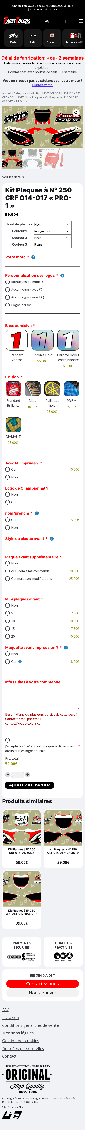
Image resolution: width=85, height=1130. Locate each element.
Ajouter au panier (29, 785)
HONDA (68, 93)
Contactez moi (42, 85)
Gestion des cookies (20, 1040)
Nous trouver (42, 993)
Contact (9, 1056)
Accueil (6, 93)
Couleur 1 (19, 231)
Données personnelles (23, 1048)
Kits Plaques (34, 97)
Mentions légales (18, 1033)
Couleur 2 (19, 238)
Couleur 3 (19, 244)
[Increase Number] (27, 774)
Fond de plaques (19, 224)
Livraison (10, 1017)
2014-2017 (17, 97)
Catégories (21, 93)
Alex (21, 1106)
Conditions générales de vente (30, 1025)
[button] (76, 112)
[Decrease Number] (7, 774)
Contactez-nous (42, 984)
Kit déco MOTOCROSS (45, 93)
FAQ (6, 1009)
